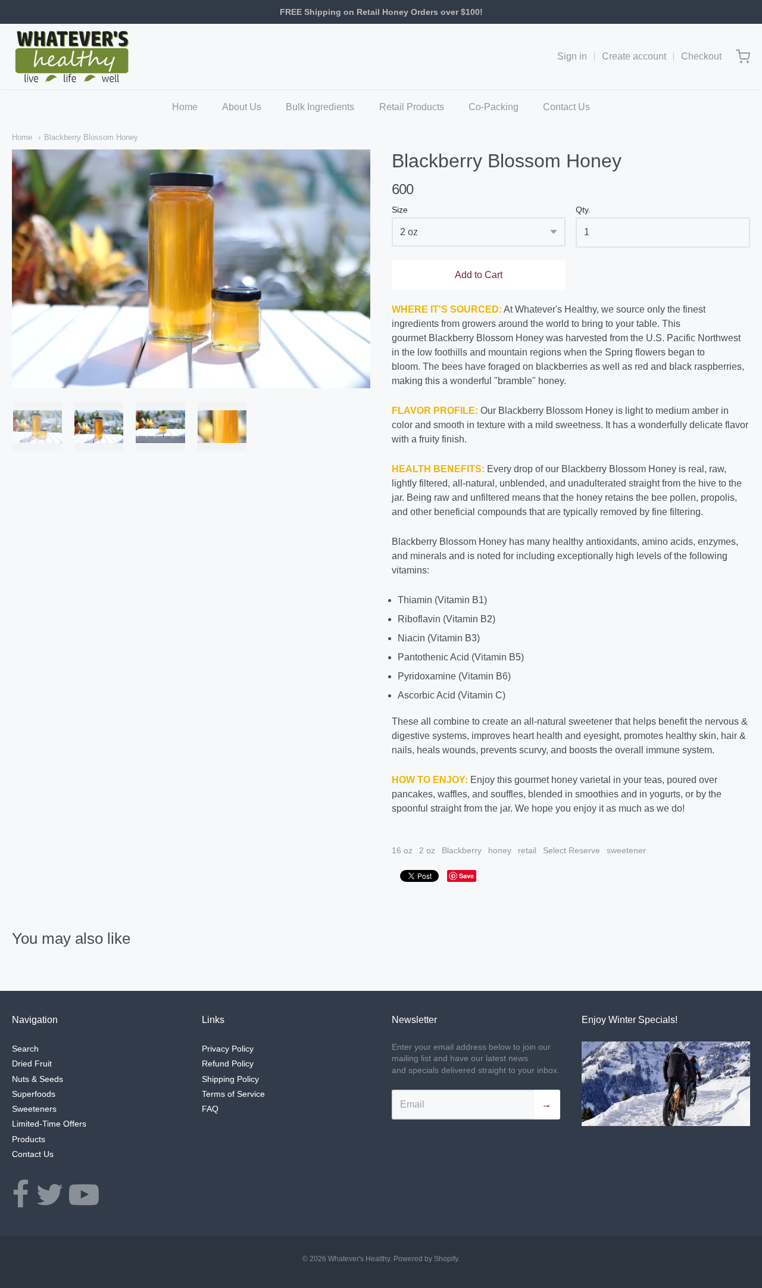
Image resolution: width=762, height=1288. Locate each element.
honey (499, 850)
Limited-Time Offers (49, 1123)
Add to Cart (478, 275)
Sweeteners (34, 1109)
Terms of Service (233, 1094)
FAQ (210, 1109)
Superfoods (33, 1094)
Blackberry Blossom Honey (91, 137)
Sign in (572, 56)
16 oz (402, 850)
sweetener (626, 850)
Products (28, 1139)
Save (466, 875)
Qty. (583, 209)
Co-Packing (494, 107)
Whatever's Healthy (359, 1259)
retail (527, 850)
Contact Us (566, 107)
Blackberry (462, 850)
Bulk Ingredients (320, 107)
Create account (634, 56)
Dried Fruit (32, 1063)
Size (400, 209)
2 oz (427, 850)
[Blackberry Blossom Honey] (37, 426)
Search (25, 1048)
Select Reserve (571, 850)
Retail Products (411, 107)
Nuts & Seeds (37, 1079)
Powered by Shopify (426, 1259)
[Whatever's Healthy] (72, 56)
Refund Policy (228, 1063)
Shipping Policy (230, 1079)
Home (185, 107)
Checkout (701, 56)
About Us (241, 107)
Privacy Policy (228, 1048)
